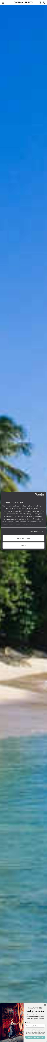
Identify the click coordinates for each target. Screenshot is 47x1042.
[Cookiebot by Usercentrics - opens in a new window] (34, 494)
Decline (23, 545)
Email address (28, 1022)
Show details (35, 531)
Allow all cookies (23, 538)
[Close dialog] (45, 1005)
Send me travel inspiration (35, 1037)
